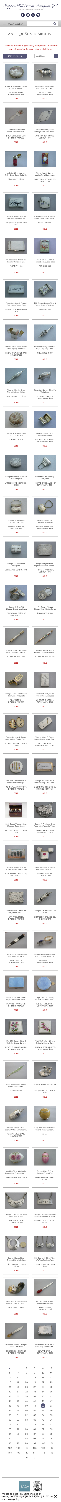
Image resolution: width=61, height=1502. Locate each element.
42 (10, 1401)
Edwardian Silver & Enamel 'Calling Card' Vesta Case (16, 304)
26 (26, 1387)
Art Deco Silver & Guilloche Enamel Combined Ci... (16, 261)
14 (26, 1377)
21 (34, 1382)
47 (51, 1401)
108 (10, 1452)
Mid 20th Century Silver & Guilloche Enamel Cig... (45, 1042)
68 (26, 1420)
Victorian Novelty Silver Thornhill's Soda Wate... (16, 391)
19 (18, 1382)
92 (26, 1438)
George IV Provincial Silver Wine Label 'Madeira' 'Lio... (44, 825)
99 (34, 1443)
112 (43, 1452)
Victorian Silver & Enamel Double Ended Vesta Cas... (44, 738)
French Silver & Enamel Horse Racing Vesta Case (45, 261)
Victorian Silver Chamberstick (45, 1084)
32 (26, 1391)
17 (51, 1377)
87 (34, 1434)
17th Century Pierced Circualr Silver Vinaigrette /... (45, 608)
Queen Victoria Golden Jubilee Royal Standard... (45, 174)
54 (10, 1410)
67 (18, 1420)
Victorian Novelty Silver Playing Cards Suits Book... (44, 131)
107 (51, 1448)
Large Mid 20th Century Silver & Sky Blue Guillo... (44, 999)
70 (43, 1420)
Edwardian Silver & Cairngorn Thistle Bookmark (16, 1346)
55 (18, 1410)
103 (18, 1448)
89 (51, 1434)
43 (18, 1401)
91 (18, 1438)
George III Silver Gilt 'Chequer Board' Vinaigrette (16, 608)
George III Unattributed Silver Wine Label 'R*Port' (16, 1216)
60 (10, 1415)
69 (34, 1420)
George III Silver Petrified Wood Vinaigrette (16, 434)
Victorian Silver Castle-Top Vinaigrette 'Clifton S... (16, 912)
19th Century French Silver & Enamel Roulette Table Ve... (45, 304)
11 (51, 1373)
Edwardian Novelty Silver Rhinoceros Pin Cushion (44, 87)
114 (26, 1457)
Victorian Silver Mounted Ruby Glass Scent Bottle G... (16, 174)
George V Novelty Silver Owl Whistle (45, 912)
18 (10, 1382)
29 (51, 1387)
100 (43, 1443)
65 (51, 1415)
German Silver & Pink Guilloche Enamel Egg (45, 1172)
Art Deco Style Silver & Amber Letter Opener (44, 1302)
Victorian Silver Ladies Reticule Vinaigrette (16, 521)
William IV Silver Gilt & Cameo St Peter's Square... (16, 87)
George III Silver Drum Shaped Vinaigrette (44, 434)
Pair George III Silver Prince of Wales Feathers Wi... (44, 1259)
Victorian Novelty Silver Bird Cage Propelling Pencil (45, 348)
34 (43, 1391)
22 (43, 1382)
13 (18, 1377)
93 (34, 1438)
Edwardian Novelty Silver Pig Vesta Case (45, 391)
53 (51, 1405)
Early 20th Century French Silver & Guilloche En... (16, 1085)
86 (26, 1434)
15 (34, 1377)
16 (43, 1377)
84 (10, 1434)
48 (10, 1405)
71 (51, 1420)
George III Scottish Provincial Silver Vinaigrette (16, 478)
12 (10, 1377)
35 (51, 1391)
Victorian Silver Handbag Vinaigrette (44, 478)
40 (43, 1396)
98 (26, 1443)
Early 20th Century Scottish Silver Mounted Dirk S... (16, 955)
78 (10, 1429)
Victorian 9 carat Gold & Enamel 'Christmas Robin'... (45, 652)
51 (34, 1405)
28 (43, 1387)
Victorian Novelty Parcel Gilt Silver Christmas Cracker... (16, 652)
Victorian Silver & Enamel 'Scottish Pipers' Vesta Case (16, 868)
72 (10, 1424)
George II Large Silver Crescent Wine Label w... (16, 1259)
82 (43, 1429)
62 (26, 1415)
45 (34, 1401)
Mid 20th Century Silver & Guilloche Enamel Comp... (16, 1042)
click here (47, 49)
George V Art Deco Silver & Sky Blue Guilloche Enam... (16, 999)
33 (34, 1391)
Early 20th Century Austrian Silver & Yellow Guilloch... (44, 1129)
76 (43, 1424)
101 (51, 1443)
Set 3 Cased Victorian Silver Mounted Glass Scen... (16, 825)
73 (18, 1424)
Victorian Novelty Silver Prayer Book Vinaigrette (45, 695)
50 (26, 1405)
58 (43, 1410)
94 (43, 1438)
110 (26, 1452)
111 (35, 1452)
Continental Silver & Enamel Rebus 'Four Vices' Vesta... (44, 218)
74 (26, 1424)
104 (26, 1448)
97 (18, 1443)
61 (18, 1415)
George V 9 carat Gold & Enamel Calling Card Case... (45, 782)
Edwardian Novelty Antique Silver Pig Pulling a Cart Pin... (45, 955)
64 (43, 1415)
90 (10, 1438)
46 (43, 1401)
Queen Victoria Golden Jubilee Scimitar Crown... (16, 131)
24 (10, 1387)
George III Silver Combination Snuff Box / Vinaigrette (16, 695)
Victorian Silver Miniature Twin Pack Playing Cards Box (16, 348)
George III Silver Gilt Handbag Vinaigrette (45, 521)
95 (51, 1438)
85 (18, 1434)
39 (34, 1396)
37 (18, 1396)
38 (26, 1396)
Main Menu (15, 24)
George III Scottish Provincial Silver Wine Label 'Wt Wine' (45, 1216)
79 (18, 1429)
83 (51, 1429)
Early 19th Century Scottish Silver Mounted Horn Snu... (16, 1302)
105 (35, 1448)
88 (43, 1434)
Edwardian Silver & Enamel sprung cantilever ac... (45, 868)
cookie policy (13, 1499)
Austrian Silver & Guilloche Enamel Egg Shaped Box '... (16, 1172)
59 (51, 1410)
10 (43, 1373)
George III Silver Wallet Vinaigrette (16, 565)
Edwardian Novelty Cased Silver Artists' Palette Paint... (16, 738)
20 (26, 1382)
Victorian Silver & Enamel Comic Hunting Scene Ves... (16, 218)
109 (18, 1452)
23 (51, 1382)
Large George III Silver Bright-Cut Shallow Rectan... (45, 565)
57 (34, 1410)
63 (34, 1415)
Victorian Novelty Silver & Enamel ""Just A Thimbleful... (16, 1129)
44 (26, 1401)
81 (34, 1429)
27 (34, 1387)
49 (18, 1405)
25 (18, 1387)
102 (10, 1448)
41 (51, 1396)
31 (18, 1391)
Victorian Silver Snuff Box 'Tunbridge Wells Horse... (44, 1346)
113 (51, 1452)
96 (10, 1443)
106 (43, 1448)
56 (26, 1410)
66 (10, 1420)
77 (51, 1424)
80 (26, 1429)
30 (10, 1391)
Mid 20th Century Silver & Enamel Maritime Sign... (16, 782)
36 (10, 1396)
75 (34, 1424)
